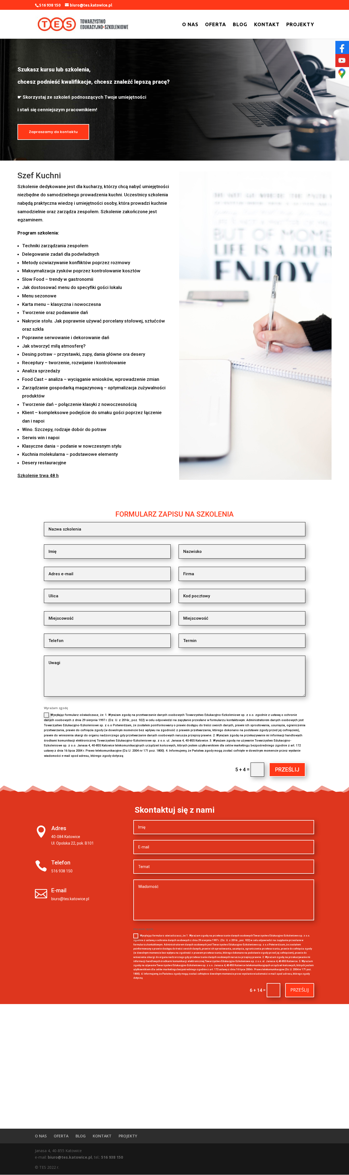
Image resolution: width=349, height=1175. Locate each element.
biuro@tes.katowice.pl (70, 1157)
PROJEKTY (300, 24)
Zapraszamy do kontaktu (53, 131)
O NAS (190, 24)
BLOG (240, 24)
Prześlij (287, 769)
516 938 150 (112, 1157)
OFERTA (215, 24)
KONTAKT (266, 24)
